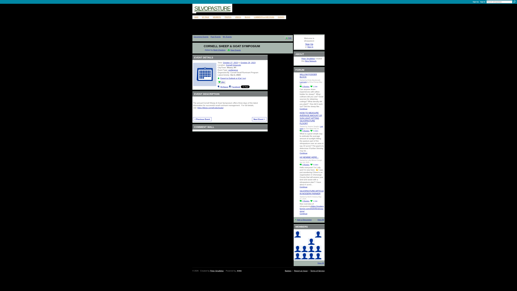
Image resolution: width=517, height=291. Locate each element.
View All (320, 220)
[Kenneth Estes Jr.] (311, 249)
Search (514, 2)
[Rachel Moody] (297, 234)
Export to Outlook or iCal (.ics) (233, 78)
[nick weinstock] (304, 241)
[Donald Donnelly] (297, 249)
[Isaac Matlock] (318, 241)
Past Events (216, 37)
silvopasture (212, 8)
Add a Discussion (304, 220)
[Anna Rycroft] (297, 256)
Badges (288, 271)
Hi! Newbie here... (309, 157)
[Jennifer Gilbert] (304, 256)
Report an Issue (301, 271)
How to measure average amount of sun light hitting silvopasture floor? (311, 118)
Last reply (303, 82)
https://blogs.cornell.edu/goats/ (210, 108)
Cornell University (233, 65)
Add (289, 38)
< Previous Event (202, 119)
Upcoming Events (200, 37)
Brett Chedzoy (219, 50)
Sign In (482, 2)
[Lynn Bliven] (297, 241)
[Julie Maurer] (318, 256)
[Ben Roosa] (311, 234)
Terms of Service (317, 271)
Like (223, 82)
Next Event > (259, 119)
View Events (235, 50)
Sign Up (476, 2)
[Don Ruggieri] (304, 249)
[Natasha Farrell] (318, 234)
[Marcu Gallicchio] (311, 241)
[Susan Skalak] (318, 249)
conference (233, 70)
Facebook (236, 87)
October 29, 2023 (248, 63)
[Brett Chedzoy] (196, 52)
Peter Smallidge (308, 59)
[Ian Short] (311, 256)
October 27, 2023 (230, 63)
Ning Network (310, 61)
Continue (303, 109)
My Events (227, 37)
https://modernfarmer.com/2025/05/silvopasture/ (312, 208)
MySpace (224, 87)
